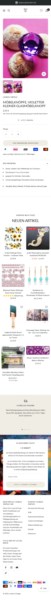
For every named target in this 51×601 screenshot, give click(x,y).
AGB (29, 512)
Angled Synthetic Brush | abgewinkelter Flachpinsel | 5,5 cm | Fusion (13, 335)
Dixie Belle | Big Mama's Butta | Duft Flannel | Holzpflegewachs (13, 373)
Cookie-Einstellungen (35, 521)
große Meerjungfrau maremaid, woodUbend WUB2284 (38, 254)
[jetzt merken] (21, 229)
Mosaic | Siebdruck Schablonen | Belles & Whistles (38, 359)
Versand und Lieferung (36, 508)
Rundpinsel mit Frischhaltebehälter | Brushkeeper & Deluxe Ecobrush (37, 292)
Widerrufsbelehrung (35, 525)
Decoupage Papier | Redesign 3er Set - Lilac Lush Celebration (38, 331)
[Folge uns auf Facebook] (6, 567)
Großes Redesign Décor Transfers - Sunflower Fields (13, 254)
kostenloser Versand (25, 114)
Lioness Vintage (10, 97)
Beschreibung (9, 163)
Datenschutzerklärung (29, 469)
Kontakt (31, 529)
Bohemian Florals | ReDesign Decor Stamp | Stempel (13, 291)
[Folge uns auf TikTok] (6, 573)
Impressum (32, 533)
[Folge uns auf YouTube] (17, 567)
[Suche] (9, 10)
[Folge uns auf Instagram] (11, 567)
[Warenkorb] (47, 10)
